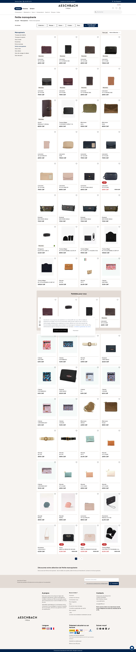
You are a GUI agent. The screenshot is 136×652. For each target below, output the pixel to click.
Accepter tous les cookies (60, 330)
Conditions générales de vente (82, 326)
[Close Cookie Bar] (94, 317)
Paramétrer (75, 330)
